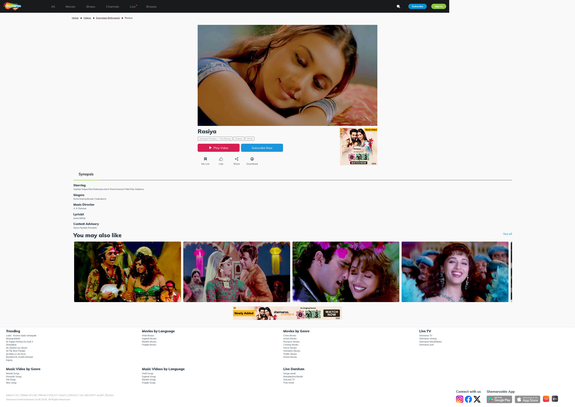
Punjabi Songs (148, 382)
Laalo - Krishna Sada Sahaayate (21, 335)
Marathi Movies (149, 341)
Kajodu (9, 360)
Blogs (110, 395)
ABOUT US (12, 395)
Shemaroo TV (425, 335)
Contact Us (75, 395)
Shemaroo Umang (427, 338)
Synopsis (86, 174)
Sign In (439, 6)
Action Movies (290, 338)
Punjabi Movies (149, 344)
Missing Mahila (13, 338)
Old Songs (11, 379)
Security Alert (94, 395)
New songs (11, 382)
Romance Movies (291, 341)
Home (75, 17)
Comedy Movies (290, 344)
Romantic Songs (14, 376)
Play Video (221, 148)
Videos (87, 17)
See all (507, 234)
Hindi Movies (148, 335)
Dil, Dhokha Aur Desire (16, 348)
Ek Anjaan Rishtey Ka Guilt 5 (19, 341)
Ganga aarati (289, 373)
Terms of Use (28, 395)
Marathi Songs (149, 379)
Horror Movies (290, 348)
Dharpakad (11, 344)
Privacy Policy (48, 395)
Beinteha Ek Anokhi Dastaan (19, 357)
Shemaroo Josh (426, 344)
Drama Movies (290, 357)
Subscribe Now (262, 148)
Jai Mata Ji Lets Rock (16, 354)
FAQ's (62, 395)
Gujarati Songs (149, 376)
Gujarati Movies (149, 338)
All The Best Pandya (15, 351)
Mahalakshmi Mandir (293, 376)
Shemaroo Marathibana (430, 341)
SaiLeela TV (289, 379)
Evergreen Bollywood (108, 17)
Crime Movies (289, 335)
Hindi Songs (147, 373)
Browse (151, 6)
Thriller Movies (290, 354)
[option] (127, 272)
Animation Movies (291, 351)
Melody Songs (12, 373)
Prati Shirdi (288, 382)
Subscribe (417, 6)
